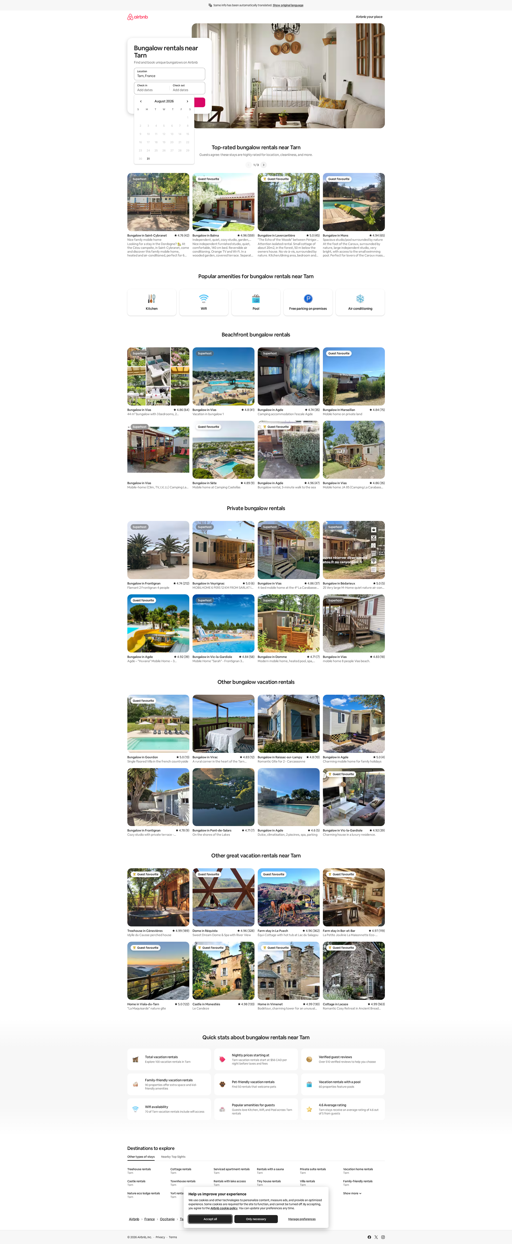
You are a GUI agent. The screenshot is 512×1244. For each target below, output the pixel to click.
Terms (173, 1237)
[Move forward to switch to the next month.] (187, 101)
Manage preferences (302, 1219)
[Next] (263, 165)
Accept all (210, 1219)
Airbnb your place (369, 17)
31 (148, 159)
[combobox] (169, 75)
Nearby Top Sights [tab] (173, 1157)
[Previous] (248, 165)
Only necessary (256, 1219)
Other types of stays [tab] (141, 1157)
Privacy (160, 1237)
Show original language (288, 5)
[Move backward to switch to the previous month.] (141, 101)
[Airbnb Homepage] (137, 16)
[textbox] (151, 89)
